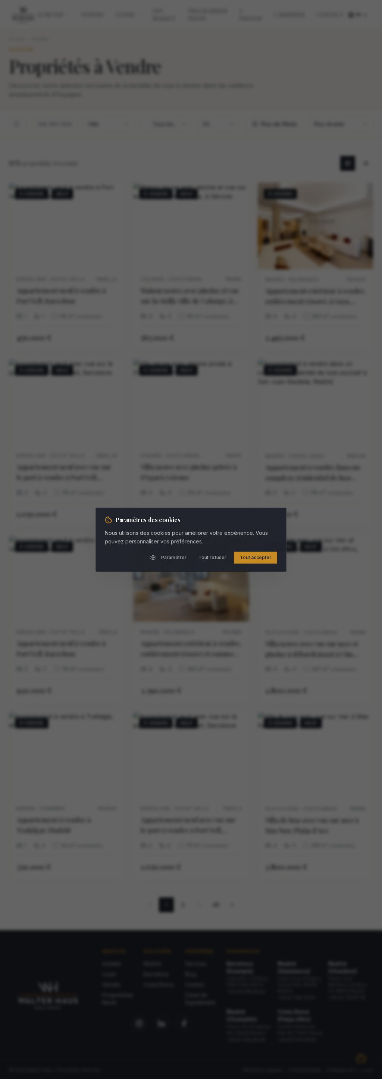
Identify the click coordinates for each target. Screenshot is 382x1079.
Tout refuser (212, 557)
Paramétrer (174, 557)
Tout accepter (255, 557)
